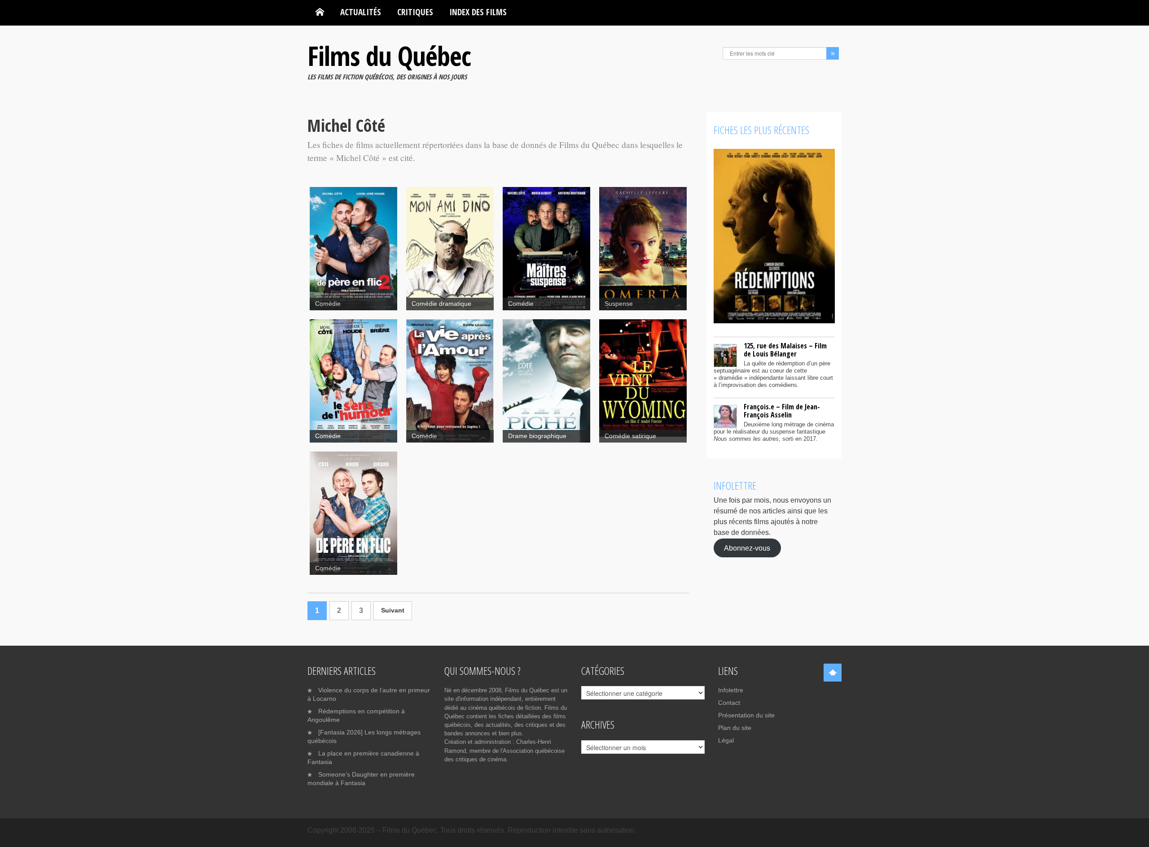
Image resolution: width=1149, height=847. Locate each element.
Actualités (360, 12)
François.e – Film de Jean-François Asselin (782, 411)
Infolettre (730, 690)
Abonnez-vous (747, 548)
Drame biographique (537, 436)
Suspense (619, 303)
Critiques (415, 12)
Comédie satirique (630, 436)
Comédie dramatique (441, 303)
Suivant (392, 610)
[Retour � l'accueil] (320, 12)
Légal (726, 740)
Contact (729, 702)
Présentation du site (746, 715)
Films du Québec (389, 56)
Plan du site (734, 727)
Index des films (478, 12)
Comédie (328, 303)
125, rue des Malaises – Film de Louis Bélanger (785, 350)
